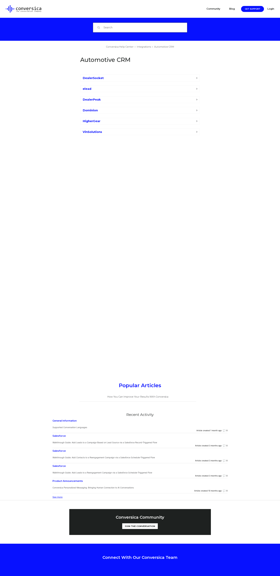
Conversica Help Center (120, 46)
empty (140, 140)
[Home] (21, 9)
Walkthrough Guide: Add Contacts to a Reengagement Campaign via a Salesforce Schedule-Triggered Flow (103, 457)
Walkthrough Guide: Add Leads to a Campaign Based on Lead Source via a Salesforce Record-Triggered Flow (104, 442)
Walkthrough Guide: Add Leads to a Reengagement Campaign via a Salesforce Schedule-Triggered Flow (102, 472)
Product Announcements (67, 481)
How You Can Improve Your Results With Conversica (137, 396)
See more (57, 497)
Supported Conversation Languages (69, 427)
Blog (232, 8)
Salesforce (59, 436)
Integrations (144, 46)
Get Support (252, 9)
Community (213, 8)
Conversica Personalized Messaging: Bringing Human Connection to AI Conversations (93, 487)
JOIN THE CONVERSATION (140, 526)
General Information (64, 420)
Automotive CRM (164, 46)
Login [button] (270, 8)
